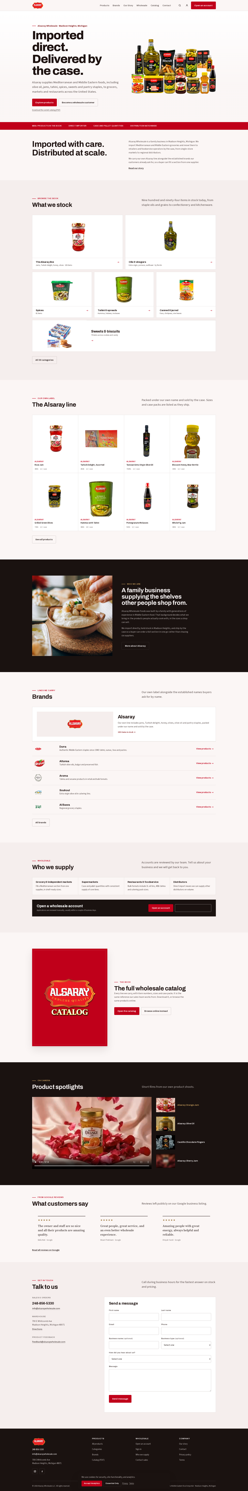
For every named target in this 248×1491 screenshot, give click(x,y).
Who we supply (142, 1454)
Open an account (203, 5)
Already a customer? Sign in (193, 908)
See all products (44, 539)
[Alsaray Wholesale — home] (37, 5)
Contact (166, 5)
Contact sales (142, 1460)
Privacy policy (185, 1454)
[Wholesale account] (187, 5)
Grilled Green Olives (44, 522)
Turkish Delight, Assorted (92, 464)
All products (97, 1443)
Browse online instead (156, 1011)
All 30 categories (44, 360)
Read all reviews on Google (46, 1250)
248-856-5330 (43, 1303)
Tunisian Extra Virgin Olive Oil (139, 464)
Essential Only (112, 1483)
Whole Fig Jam (179, 522)
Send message (120, 1399)
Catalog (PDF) (98, 1460)
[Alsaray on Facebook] (42, 1471)
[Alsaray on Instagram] (35, 1471)
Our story (183, 1443)
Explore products (44, 102)
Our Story (128, 5)
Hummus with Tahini (90, 522)
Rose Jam (39, 464)
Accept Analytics (92, 1483)
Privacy (125, 1483)
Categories (97, 1449)
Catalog (155, 5)
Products (104, 5)
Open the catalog (127, 1011)
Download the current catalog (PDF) (46, 110)
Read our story (136, 168)
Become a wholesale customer (78, 102)
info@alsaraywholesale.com (46, 1308)
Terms (182, 1460)
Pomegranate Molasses (137, 522)
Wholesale (141, 5)
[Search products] (180, 5)
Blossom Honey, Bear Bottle (185, 464)
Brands (116, 5)
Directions (37, 1329)
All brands (40, 822)
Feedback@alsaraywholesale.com (48, 1341)
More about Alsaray (135, 646)
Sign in (139, 1449)
